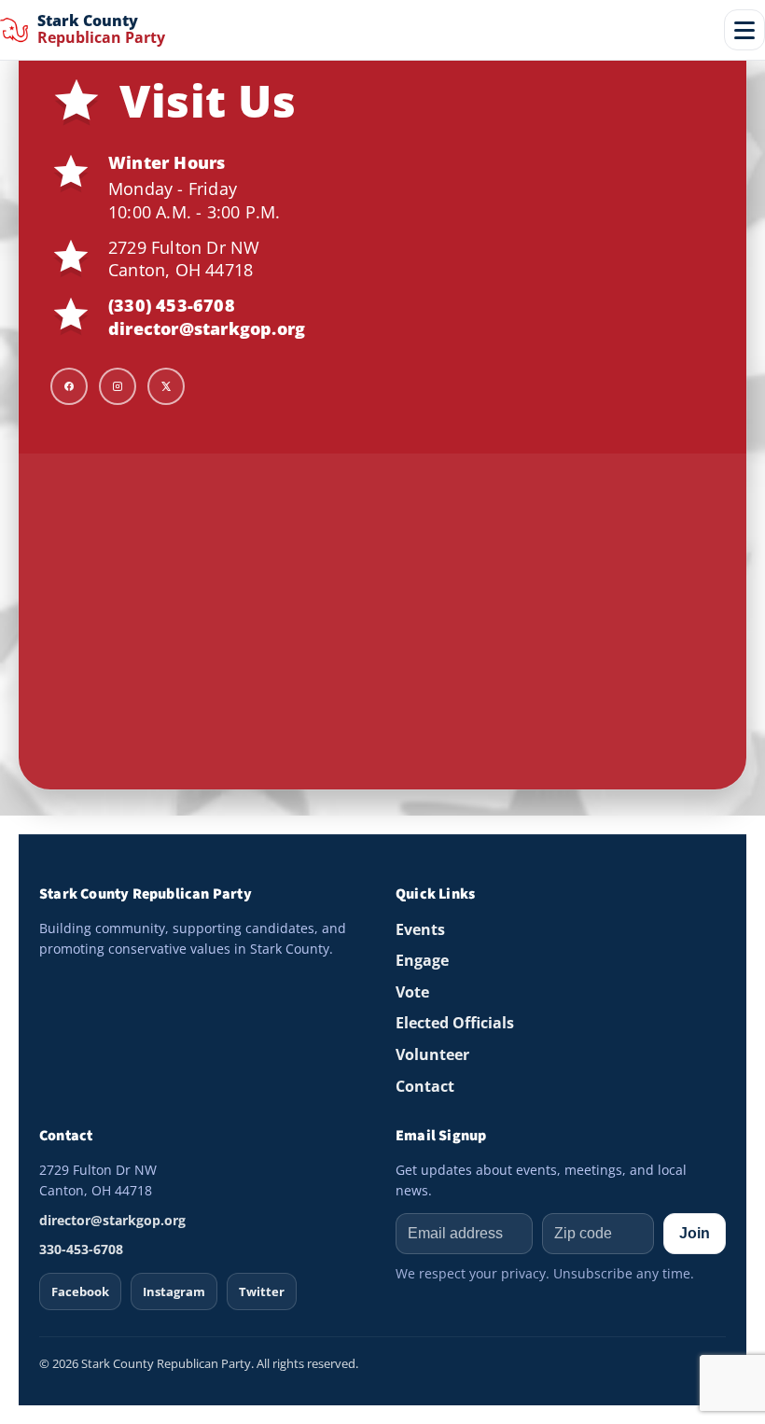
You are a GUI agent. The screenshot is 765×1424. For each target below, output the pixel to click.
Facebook (80, 1291)
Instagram (174, 1291)
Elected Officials (455, 1022)
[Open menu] (744, 29)
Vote (412, 992)
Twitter (262, 1291)
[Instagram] (117, 386)
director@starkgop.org (206, 328)
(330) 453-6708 (171, 305)
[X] (166, 386)
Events (420, 929)
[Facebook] (69, 386)
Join (694, 1233)
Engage (422, 960)
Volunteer (432, 1054)
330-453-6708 (81, 1249)
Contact (425, 1086)
